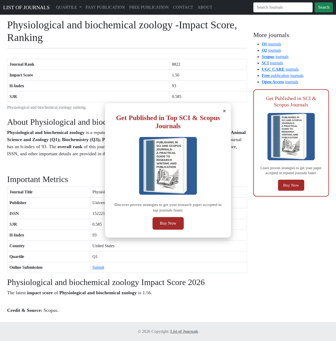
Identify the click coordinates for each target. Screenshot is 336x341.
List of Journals (184, 331)
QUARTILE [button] (67, 7)
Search (323, 7)
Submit (98, 267)
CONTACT (183, 7)
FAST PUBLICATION (105, 7)
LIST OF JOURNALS (26, 7)
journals (271, 44)
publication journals (282, 75)
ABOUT (204, 7)
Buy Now (168, 223)
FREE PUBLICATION (149, 7)
